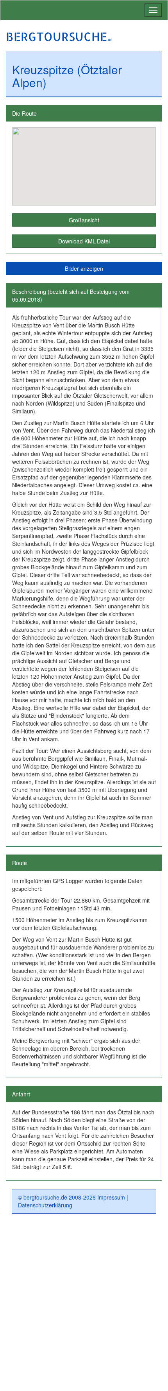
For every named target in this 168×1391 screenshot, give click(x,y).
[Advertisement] (84, 1305)
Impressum (111, 1197)
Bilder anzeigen (84, 268)
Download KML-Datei (84, 241)
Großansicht (84, 220)
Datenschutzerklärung (45, 1205)
